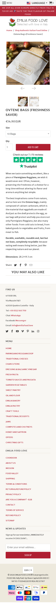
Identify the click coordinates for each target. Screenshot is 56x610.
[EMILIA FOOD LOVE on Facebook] (12, 331)
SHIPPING (10, 478)
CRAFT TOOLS (12, 411)
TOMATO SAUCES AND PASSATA (21, 379)
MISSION (10, 468)
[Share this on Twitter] (15, 265)
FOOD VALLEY (12, 473)
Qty (7, 141)
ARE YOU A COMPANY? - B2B (19, 499)
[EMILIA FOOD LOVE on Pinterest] (28, 331)
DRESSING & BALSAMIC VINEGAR (21, 369)
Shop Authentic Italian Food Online (31, 30)
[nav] (7, 3)
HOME (9, 348)
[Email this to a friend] (30, 265)
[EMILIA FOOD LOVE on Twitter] (7, 331)
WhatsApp (16, 315)
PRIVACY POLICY (13, 494)
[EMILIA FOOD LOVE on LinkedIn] (33, 331)
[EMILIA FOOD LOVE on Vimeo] (22, 331)
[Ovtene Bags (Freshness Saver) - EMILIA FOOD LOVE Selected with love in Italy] (28, 63)
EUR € (28, 570)
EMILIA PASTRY (13, 406)
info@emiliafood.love (22, 325)
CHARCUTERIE (13, 364)
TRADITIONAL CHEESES (17, 358)
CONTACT (10, 505)
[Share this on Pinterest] (25, 265)
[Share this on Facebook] (20, 265)
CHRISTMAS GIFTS (14, 442)
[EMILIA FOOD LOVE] (28, 22)
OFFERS (9, 437)
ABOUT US (11, 463)
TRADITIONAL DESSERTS (17, 416)
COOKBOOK (11, 458)
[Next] (33, 88)
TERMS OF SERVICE (15, 510)
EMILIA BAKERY (13, 400)
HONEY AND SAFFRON (16, 432)
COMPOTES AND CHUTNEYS (19, 427)
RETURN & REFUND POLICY (18, 489)
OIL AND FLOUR (13, 395)
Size (8, 127)
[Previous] (22, 88)
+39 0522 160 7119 (17, 310)
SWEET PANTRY (13, 390)
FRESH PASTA (12, 374)
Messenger (20, 320)
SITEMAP (10, 520)
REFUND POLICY (13, 515)
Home (9, 30)
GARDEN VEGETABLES (16, 385)
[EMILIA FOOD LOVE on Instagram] (38, 331)
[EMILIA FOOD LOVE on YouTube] (17, 331)
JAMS (8, 421)
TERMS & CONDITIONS (16, 484)
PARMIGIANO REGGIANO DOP (19, 353)
